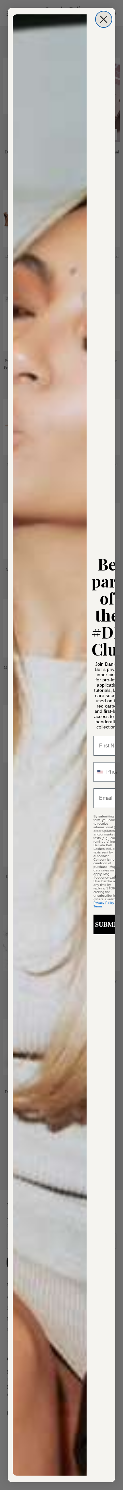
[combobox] (98, 772)
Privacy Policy (103, 902)
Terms (97, 906)
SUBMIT (108, 924)
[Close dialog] (103, 19)
